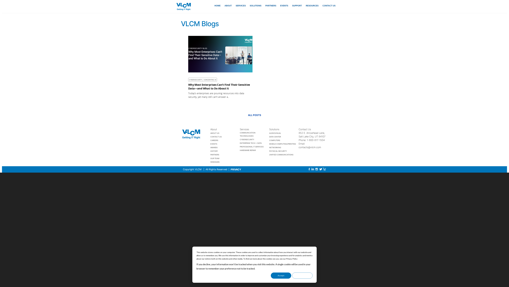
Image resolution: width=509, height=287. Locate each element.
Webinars (215, 162)
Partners (214, 155)
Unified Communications (281, 155)
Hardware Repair (248, 150)
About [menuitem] (228, 6)
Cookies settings (259, 275)
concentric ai (210, 80)
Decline (302, 275)
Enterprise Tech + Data (251, 143)
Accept (281, 275)
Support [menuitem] (297, 6)
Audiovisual (275, 133)
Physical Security (278, 151)
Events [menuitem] (284, 6)
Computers (274, 140)
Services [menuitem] (241, 6)
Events (213, 144)
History (214, 151)
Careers (214, 140)
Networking (275, 147)
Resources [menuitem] (312, 6)
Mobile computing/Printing (282, 144)
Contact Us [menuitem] (328, 6)
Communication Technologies (247, 134)
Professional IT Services (252, 147)
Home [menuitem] (217, 6)
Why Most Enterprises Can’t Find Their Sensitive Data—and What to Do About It (219, 86)
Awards (214, 147)
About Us (214, 133)
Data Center (275, 137)
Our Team (214, 158)
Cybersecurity (195, 80)
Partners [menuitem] (270, 6)
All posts (254, 115)
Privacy (236, 169)
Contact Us (216, 137)
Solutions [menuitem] (255, 6)
